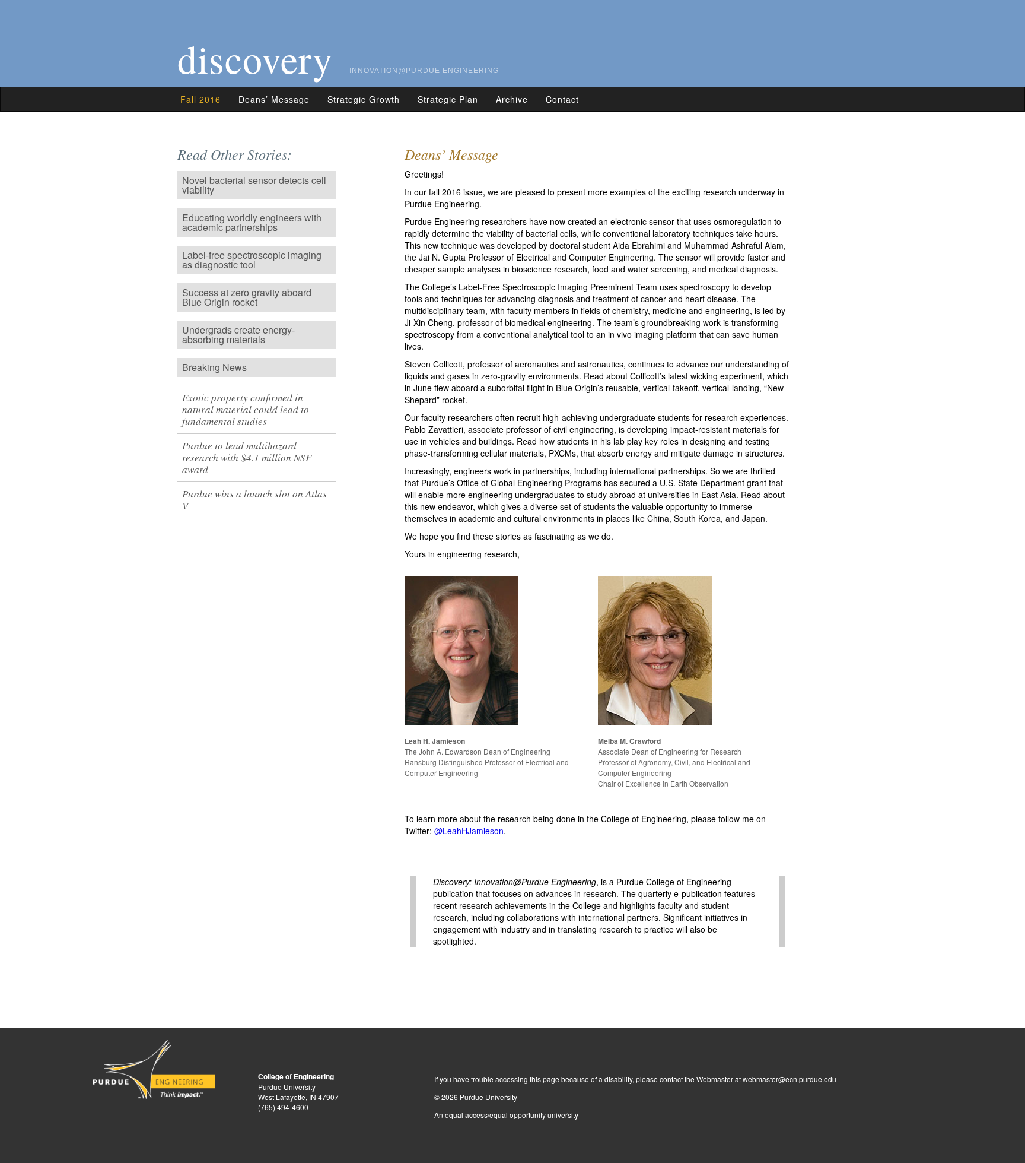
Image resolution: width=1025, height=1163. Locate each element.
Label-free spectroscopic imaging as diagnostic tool (251, 259)
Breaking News (214, 367)
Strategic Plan (448, 99)
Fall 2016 (200, 99)
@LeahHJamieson (469, 830)
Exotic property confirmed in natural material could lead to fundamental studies (245, 409)
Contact (562, 99)
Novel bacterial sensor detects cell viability (254, 185)
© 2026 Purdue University (475, 1097)
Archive (512, 99)
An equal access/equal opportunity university (506, 1115)
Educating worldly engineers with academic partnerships (251, 222)
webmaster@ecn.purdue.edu (789, 1079)
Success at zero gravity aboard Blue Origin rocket (246, 297)
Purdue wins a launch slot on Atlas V (254, 499)
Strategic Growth (363, 99)
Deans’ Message (274, 99)
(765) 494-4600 (283, 1107)
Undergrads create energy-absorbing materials (238, 334)
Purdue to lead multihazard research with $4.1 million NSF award (246, 457)
